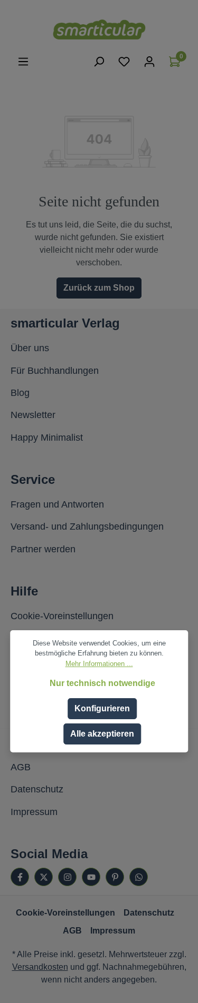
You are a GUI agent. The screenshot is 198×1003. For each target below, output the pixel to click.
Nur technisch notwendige (102, 683)
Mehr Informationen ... (99, 664)
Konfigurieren (102, 708)
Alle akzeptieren (102, 733)
